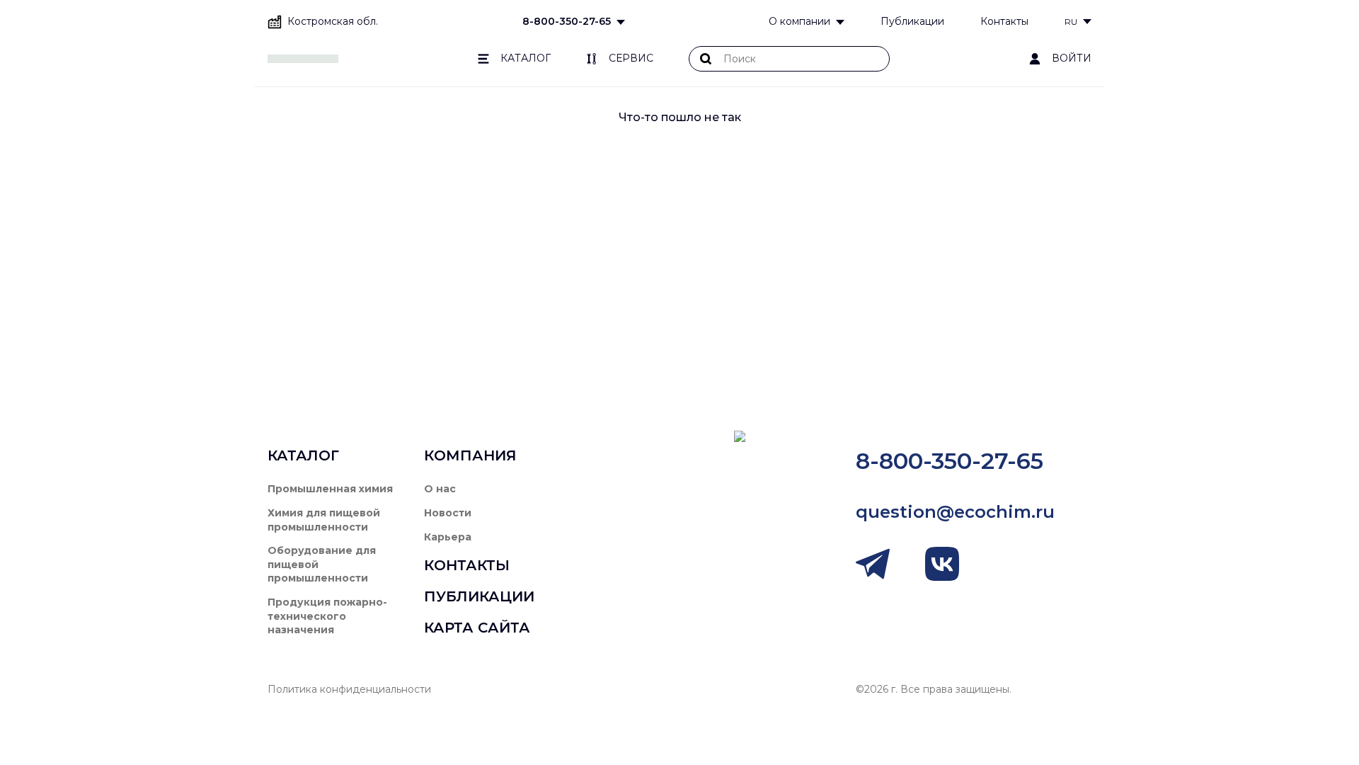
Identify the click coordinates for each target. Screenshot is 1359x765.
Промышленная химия (330, 488)
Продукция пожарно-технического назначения (327, 616)
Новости (447, 512)
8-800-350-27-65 (566, 21)
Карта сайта (477, 627)
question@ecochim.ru (955, 512)
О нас (440, 488)
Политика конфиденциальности (349, 689)
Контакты (1004, 21)
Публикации (912, 21)
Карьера (447, 537)
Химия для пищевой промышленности (324, 519)
